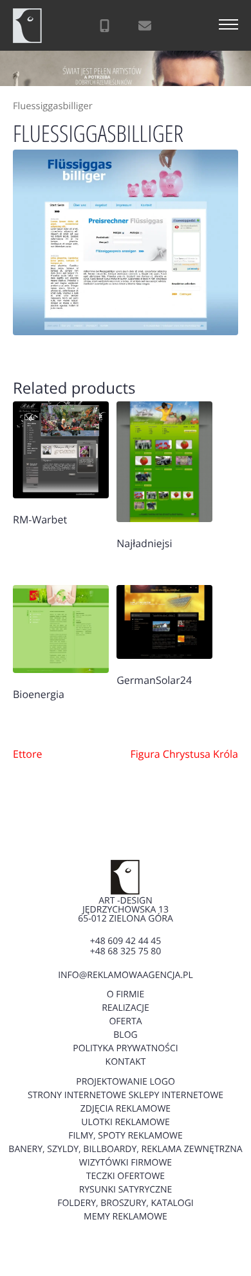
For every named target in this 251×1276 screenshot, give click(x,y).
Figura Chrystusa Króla (184, 754)
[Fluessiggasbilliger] (125, 242)
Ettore (27, 754)
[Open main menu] (228, 25)
